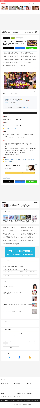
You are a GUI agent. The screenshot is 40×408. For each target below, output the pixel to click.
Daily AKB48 (3, 390)
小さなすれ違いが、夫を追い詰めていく (26, 52)
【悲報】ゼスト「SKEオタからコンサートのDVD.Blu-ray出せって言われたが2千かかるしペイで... (11, 237)
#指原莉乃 (16, 104)
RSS (30, 358)
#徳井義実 (9, 104)
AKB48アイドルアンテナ (4, 383)
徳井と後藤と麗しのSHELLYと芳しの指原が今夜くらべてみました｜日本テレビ (19, 159)
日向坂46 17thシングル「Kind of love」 (26, 62)
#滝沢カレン (7, 102)
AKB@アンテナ (29, 383)
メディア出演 (13, 38)
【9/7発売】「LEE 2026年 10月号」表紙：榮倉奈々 (10, 53)
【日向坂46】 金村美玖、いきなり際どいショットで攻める (11, 55)
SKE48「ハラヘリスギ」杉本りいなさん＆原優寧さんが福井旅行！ (11, 66)
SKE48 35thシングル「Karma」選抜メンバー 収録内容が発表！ (29, 236)
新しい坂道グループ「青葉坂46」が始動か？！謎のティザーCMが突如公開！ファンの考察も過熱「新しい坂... (29, 233)
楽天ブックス (24, 172)
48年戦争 (2, 393)
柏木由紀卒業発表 (5, 239)
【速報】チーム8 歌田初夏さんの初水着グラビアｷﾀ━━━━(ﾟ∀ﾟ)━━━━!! (11, 240)
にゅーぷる (2, 386)
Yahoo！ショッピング (32, 172)
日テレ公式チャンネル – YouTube (11, 128)
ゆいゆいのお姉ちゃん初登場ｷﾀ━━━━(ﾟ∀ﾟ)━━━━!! (11, 236)
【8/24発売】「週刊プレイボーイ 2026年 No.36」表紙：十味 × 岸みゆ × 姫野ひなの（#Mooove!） (19, 275)
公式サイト (15, 167)
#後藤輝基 (12, 104)
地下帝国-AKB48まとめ (30, 393)
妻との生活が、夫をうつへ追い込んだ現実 (27, 227)
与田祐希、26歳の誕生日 (24, 65)
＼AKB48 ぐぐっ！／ (30, 381)
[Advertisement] (20, 22)
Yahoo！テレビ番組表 (9, 161)
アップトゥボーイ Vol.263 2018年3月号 (12, 165)
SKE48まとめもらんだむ (4, 391)
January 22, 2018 (25, 107)
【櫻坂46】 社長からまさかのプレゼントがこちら (10, 56)
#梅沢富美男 (7, 99)
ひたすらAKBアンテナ (4, 385)
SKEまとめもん (16, 391)
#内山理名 (16, 100)
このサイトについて (36, 0)
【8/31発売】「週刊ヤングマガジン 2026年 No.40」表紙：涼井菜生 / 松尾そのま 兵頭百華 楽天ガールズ (20, 272)
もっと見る (20, 316)
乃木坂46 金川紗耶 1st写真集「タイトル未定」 (27, 60)
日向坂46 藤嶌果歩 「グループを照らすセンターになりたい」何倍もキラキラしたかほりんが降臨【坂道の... (11, 231)
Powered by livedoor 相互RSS (16, 244)
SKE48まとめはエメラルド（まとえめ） (7, 396)
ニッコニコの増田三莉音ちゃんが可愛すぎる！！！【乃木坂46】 (11, 60)
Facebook (19, 358)
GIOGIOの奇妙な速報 (30, 390)
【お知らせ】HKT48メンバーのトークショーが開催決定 (29, 231)
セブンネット (8, 172)
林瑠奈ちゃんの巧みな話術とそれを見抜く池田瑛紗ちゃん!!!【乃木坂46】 (29, 56)
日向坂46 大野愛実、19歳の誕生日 (26, 66)
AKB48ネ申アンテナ (17, 383)
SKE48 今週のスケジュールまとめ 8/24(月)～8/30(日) (11, 63)
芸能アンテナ (16, 381)
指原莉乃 (21, 38)
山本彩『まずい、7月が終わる (25, 55)
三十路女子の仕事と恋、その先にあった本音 (9, 227)
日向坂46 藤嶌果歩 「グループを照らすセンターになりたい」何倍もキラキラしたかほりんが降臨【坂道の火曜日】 (29, 63)
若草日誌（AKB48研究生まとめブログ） (19, 393)
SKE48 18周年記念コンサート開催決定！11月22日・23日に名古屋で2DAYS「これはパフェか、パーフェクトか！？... (11, 65)
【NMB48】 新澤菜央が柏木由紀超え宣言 (9, 58)
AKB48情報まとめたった (30, 391)
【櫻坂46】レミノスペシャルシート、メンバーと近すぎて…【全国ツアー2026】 (29, 58)
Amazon (16, 172)
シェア (20, 48)
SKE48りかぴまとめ (17, 396)
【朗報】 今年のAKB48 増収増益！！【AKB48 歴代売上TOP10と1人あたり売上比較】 (11, 59)
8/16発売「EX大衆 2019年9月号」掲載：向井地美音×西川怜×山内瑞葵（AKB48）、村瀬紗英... (11, 243)
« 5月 (11, 347)
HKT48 (17, 38)
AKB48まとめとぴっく (30, 385)
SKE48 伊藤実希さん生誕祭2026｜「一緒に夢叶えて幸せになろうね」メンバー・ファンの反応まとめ (11, 62)
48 (2, 0)
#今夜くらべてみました (15, 97)
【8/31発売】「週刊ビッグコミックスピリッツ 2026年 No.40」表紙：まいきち (16, 269)
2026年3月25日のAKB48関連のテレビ (8, 234)
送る (32, 48)
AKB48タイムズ (16, 390)
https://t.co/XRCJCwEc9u (22, 104)
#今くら (6, 104)
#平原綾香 (6, 100)
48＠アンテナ (16, 385)
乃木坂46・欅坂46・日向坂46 (26, 404)
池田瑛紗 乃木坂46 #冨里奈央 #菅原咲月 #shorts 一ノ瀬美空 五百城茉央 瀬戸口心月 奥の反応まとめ (29, 59)
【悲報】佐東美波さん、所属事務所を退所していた (28, 234)
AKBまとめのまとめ (4, 381)
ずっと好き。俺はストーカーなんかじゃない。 (10, 52)
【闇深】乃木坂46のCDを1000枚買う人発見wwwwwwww (29, 237)
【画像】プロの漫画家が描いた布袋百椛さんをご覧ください (29, 53)
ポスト (9, 48)
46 (4, 0)
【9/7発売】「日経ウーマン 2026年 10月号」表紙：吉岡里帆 (13, 266)
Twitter (17, 404)
